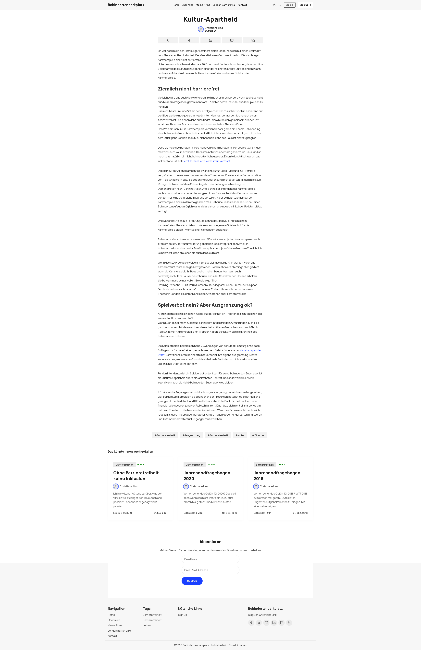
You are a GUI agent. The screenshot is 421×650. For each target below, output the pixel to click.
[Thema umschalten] (274, 4)
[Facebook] (251, 623)
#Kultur (240, 435)
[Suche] (280, 4)
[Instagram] (266, 623)
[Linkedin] (274, 623)
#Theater (258, 435)
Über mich (188, 4)
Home (176, 4)
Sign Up (304, 4)
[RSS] (289, 623)
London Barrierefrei (224, 4)
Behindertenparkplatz (196, 645)
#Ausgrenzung (191, 435)
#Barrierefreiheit (165, 435)
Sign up (182, 615)
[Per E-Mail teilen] (232, 40)
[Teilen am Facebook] (189, 40)
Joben (243, 645)
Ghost (232, 645)
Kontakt (242, 4)
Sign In (290, 4)
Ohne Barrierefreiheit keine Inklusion (136, 475)
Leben (147, 625)
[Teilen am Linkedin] (210, 40)
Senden (192, 580)
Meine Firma (203, 4)
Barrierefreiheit (124, 464)
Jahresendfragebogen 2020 (207, 475)
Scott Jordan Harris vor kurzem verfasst (206, 161)
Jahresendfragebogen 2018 (277, 475)
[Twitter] (259, 623)
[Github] (281, 623)
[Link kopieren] (253, 40)
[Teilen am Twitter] (168, 40)
